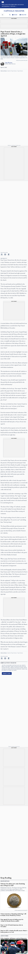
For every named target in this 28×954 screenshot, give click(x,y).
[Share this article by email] (5, 254)
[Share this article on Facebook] (8, 254)
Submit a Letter (7, 673)
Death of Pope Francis (12, 70)
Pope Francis (20, 70)
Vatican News (4, 70)
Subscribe (23, 14)
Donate (15, 14)
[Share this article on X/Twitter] (2, 254)
